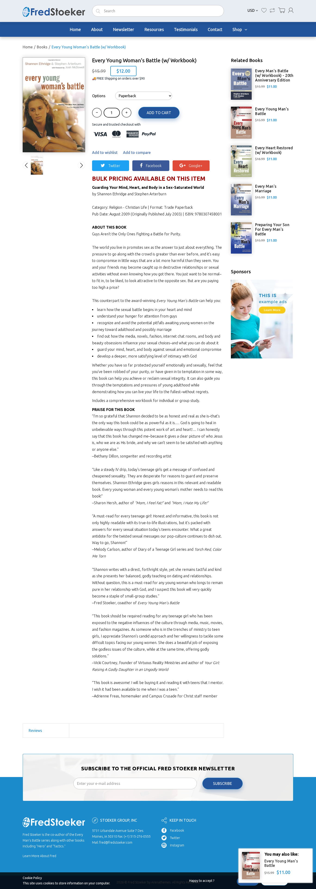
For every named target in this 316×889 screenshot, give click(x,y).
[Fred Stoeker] (54, 10)
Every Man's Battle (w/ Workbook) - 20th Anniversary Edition (274, 75)
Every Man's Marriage (266, 188)
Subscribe (222, 783)
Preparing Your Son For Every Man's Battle (272, 229)
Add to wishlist (105, 152)
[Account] (290, 10)
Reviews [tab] (35, 730)
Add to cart (159, 113)
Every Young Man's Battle (272, 111)
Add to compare (137, 152)
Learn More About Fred (39, 856)
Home (28, 47)
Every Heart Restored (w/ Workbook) (274, 150)
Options (98, 96)
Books (42, 47)
